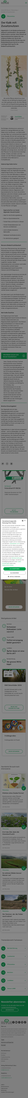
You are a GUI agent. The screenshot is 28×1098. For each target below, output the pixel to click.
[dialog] (14, 549)
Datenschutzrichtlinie (7, 565)
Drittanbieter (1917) (15, 543)
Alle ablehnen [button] (14, 573)
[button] (14, 576)
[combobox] (22, 520)
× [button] (24, 520)
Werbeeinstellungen (17, 558)
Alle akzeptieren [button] (14, 569)
